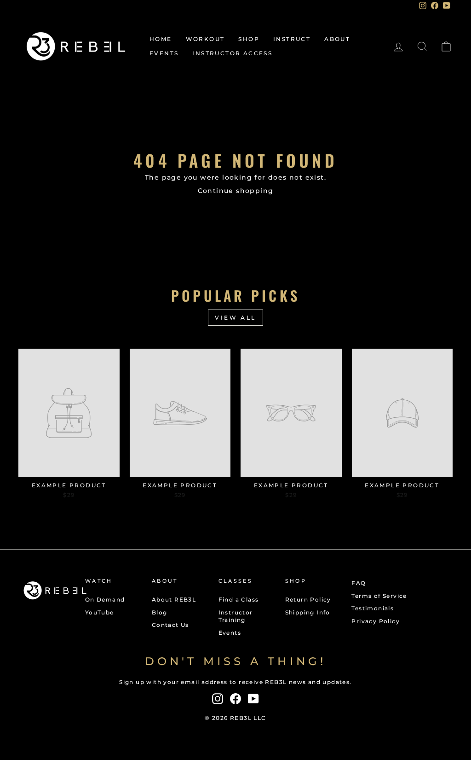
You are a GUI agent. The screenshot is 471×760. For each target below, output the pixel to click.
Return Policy (308, 599)
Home (160, 38)
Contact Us (170, 624)
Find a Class (238, 599)
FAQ (358, 582)
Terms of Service (379, 595)
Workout (205, 38)
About (337, 38)
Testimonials (372, 608)
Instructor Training (235, 616)
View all (235, 317)
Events (163, 53)
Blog (159, 612)
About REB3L (174, 599)
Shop (248, 38)
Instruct (291, 38)
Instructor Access (232, 53)
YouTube (99, 612)
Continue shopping (236, 191)
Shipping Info (307, 612)
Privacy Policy (375, 621)
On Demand (105, 599)
